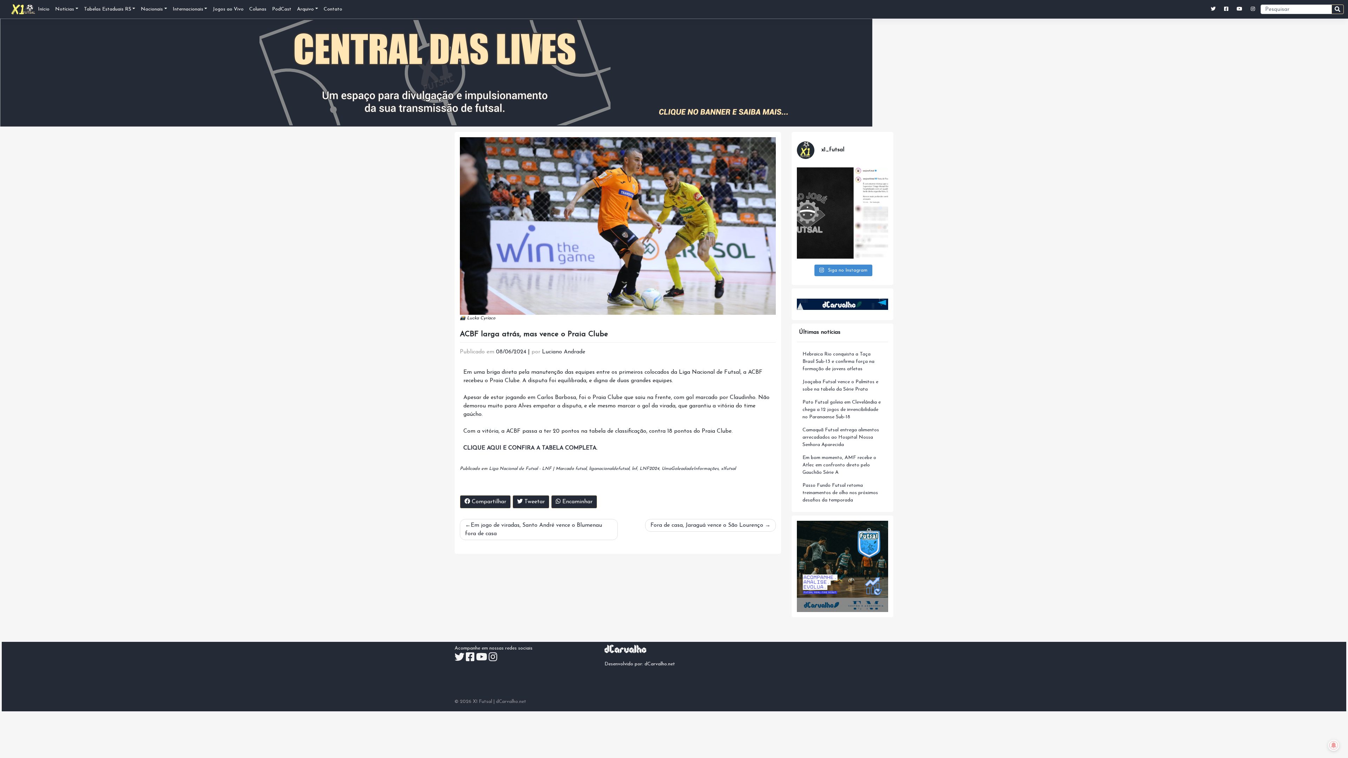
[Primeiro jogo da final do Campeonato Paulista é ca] (842, 213)
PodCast (281, 9)
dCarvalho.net (660, 664)
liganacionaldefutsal (609, 468)
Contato (333, 9)
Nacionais (152, 9)
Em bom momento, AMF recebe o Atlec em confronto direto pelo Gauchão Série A (839, 465)
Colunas (257, 9)
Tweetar (534, 502)
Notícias (64, 9)
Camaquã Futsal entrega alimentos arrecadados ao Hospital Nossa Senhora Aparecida (840, 437)
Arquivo (305, 9)
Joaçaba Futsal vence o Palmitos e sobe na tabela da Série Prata (840, 385)
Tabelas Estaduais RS (107, 9)
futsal (581, 468)
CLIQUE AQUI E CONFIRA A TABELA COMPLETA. (530, 448)
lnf (634, 468)
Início (43, 9)
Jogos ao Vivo (228, 9)
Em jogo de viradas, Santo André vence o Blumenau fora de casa (533, 530)
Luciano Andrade (563, 352)
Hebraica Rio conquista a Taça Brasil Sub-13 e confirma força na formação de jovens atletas (838, 362)
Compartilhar (488, 502)
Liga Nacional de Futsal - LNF (520, 468)
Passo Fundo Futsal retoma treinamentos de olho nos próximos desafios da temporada (840, 493)
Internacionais (188, 9)
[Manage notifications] (1333, 745)
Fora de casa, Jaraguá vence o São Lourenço (706, 525)
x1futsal (728, 468)
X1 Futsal (482, 701)
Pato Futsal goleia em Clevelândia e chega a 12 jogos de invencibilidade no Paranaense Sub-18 (841, 410)
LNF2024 (649, 468)
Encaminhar (577, 502)
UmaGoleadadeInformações (690, 468)
